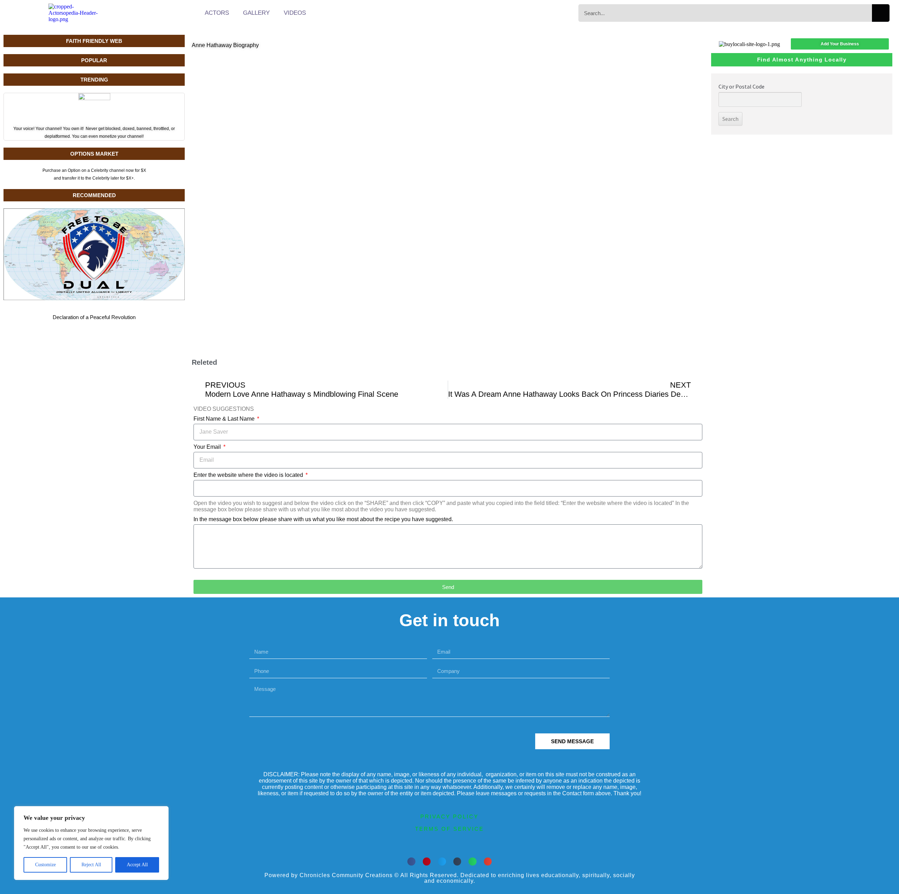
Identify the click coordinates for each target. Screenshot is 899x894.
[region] (91, 843)
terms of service (449, 829)
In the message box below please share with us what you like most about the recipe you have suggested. (323, 519)
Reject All (91, 864)
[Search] (881, 13)
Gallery (256, 12)
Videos (295, 12)
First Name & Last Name (224, 419)
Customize (45, 864)
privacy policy (449, 817)
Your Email (207, 447)
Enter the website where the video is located (248, 475)
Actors (217, 12)
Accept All (137, 864)
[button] (411, 861)
